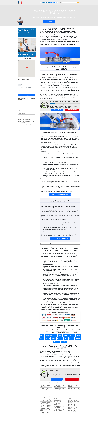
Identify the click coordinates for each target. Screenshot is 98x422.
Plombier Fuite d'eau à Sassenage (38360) (45, 403)
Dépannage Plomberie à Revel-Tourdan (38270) (25, 113)
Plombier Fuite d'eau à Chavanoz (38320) (73, 411)
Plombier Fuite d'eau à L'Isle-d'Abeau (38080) (45, 394)
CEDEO (53, 338)
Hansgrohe (71, 335)
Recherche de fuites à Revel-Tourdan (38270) (25, 105)
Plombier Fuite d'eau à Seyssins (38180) (59, 404)
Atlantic (78, 335)
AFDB (66, 338)
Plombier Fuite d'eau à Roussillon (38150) (59, 389)
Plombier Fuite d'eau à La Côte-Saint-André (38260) (74, 389)
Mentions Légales (44, 418)
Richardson (59, 338)
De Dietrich (63, 341)
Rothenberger (49, 335)
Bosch (60, 335)
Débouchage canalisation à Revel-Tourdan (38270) (26, 107)
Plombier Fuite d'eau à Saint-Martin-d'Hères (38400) (26, 122)
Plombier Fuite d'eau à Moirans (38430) (73, 408)
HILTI (55, 335)
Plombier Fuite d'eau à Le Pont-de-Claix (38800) (45, 406)
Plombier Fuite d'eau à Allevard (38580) (73, 386)
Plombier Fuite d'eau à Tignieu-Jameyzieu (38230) (59, 410)
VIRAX (41, 335)
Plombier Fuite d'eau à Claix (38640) (59, 407)
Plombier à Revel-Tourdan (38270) (26, 102)
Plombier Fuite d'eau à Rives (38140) (73, 391)
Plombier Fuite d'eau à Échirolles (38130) (25, 125)
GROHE (65, 335)
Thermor (71, 338)
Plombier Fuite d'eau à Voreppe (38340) (59, 386)
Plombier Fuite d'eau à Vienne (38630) (59, 414)
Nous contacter (72, 109)
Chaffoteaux (56, 341)
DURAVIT (78, 338)
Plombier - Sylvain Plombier (41, 420)
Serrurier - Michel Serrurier (70, 420)
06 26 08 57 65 (54, 2)
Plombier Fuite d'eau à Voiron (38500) (45, 386)
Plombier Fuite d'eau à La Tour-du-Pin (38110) (59, 401)
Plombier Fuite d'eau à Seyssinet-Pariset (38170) (45, 400)
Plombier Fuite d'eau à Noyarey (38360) (73, 405)
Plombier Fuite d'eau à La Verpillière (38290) (73, 394)
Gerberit (48, 338)
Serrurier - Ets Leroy (52, 420)
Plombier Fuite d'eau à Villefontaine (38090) (45, 389)
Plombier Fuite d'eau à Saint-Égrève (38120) (45, 397)
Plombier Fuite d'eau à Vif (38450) (59, 391)
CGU (50, 418)
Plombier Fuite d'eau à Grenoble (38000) (26, 119)
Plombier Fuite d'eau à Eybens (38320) (45, 413)
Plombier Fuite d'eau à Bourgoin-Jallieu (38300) (25, 127)
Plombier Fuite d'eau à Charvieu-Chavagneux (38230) (45, 409)
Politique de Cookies (55, 418)
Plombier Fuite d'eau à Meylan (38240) (45, 391)
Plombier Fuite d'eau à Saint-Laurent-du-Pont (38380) (73, 401)
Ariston (42, 338)
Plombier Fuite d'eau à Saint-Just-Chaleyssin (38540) (73, 397)
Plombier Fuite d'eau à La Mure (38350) (73, 414)
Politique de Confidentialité (67, 418)
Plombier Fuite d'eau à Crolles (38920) (59, 394)
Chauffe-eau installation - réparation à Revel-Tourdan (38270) (27, 110)
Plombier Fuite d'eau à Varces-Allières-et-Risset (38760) (59, 397)
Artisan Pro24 (60, 420)
